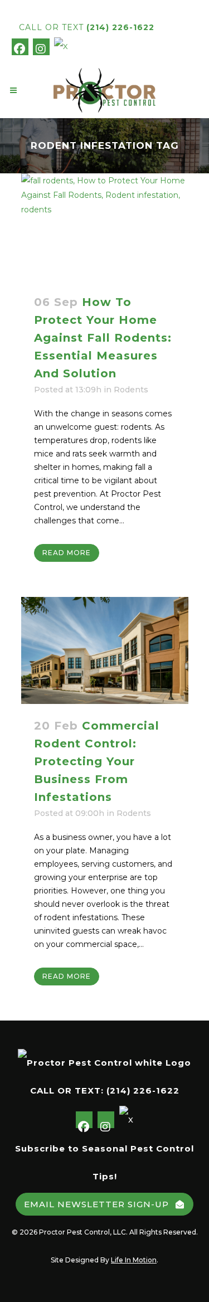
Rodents (131, 390)
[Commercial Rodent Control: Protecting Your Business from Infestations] (104, 650)
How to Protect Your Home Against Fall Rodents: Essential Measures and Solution (103, 337)
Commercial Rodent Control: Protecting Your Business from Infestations (96, 761)
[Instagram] (41, 46)
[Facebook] (20, 46)
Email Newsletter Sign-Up (96, 1204)
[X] (61, 45)
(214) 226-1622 (120, 27)
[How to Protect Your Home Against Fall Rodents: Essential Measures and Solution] (104, 226)
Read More (66, 552)
